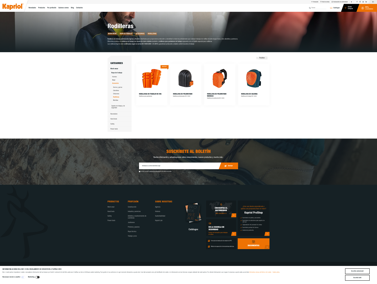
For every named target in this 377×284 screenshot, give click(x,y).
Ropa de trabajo (116, 73)
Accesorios (115, 83)
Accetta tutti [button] (357, 278)
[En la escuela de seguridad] (233, 234)
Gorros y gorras (117, 87)
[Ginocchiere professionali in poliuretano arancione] (219, 78)
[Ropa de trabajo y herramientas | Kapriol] (15, 6)
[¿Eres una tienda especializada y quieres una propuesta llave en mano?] (266, 234)
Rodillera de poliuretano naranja (216, 95)
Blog (72, 8)
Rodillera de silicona (249, 94)
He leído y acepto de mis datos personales (155, 171)
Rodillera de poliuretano (182, 94)
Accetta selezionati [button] (357, 271)
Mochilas (115, 100)
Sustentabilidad (160, 216)
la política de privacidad (154, 171)
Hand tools (113, 119)
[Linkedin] (366, 2)
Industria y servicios (134, 211)
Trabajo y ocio (132, 236)
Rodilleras (116, 97)
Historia (157, 211)
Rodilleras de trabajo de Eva (150, 94)
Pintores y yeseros (134, 227)
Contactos (79, 8)
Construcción (132, 207)
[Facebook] (357, 2)
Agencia (157, 207)
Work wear (114, 69)
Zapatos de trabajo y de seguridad (118, 107)
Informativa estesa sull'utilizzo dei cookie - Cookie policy (264, 272)
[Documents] (266, 247)
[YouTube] (363, 2)
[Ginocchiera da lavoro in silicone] (254, 78)
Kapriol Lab (158, 221)
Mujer (113, 80)
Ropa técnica (132, 232)
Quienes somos (63, 8)
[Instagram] (360, 2)
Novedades (32, 8)
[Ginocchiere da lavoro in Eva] (151, 78)
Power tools (114, 129)
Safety (112, 124)
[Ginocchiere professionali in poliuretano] (185, 78)
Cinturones (116, 94)
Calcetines (116, 90)
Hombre (114, 77)
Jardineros (131, 222)
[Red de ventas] (233, 215)
